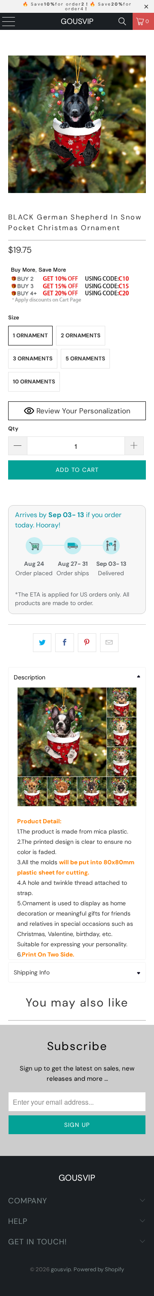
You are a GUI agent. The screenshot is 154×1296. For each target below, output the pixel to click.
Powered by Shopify (99, 1269)
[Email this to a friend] (109, 642)
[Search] (122, 21)
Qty (13, 428)
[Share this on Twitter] (42, 642)
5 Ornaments (85, 358)
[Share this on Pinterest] (87, 642)
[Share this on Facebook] (64, 642)
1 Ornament (30, 335)
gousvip (77, 21)
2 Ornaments (81, 335)
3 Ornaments (33, 358)
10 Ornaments (34, 381)
